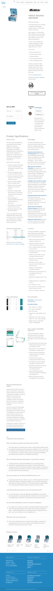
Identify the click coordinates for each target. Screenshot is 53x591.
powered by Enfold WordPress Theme (30, 589)
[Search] (14, 1)
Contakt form (9, 582)
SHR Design (16, 589)
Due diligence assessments (34, 575)
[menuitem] (8, 1)
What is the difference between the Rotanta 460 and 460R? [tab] (22, 443)
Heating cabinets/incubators (34, 564)
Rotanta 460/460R (40, 77)
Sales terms (30, 579)
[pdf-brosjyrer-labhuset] (31, 85)
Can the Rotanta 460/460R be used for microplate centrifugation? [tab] (24, 502)
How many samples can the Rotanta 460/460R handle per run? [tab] (23, 475)
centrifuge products (36, 75)
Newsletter (30, 580)
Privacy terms (30, 577)
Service (29, 567)
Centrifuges (30, 562)
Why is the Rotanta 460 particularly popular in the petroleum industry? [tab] (25, 459)
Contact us (30, 565)
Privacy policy (20, 589)
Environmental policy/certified (34, 582)
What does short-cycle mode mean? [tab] (16, 517)
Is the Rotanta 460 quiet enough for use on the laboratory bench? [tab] (24, 490)
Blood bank (30, 560)
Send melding (11, 123)
